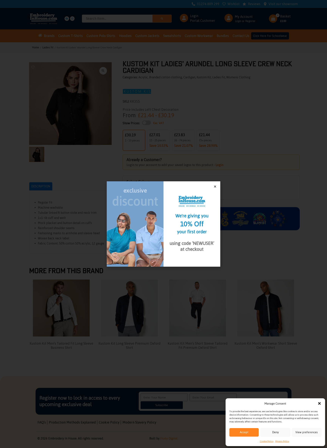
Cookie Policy (266, 441)
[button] (319, 403)
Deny (275, 432)
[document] (163, 224)
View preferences (306, 432)
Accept (244, 432)
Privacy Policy (282, 441)
